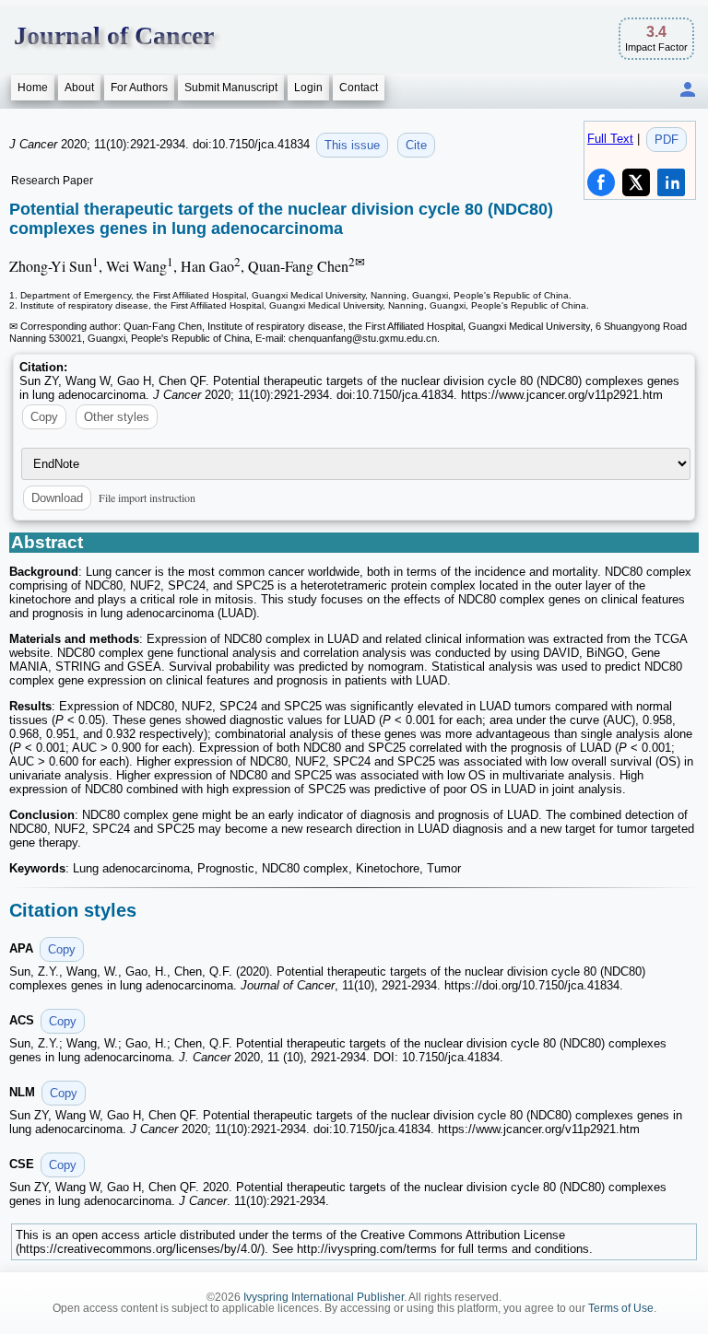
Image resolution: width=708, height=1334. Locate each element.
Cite (416, 145)
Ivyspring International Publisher (323, 1297)
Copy (44, 417)
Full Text (610, 139)
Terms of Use (621, 1308)
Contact (358, 87)
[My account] (687, 91)
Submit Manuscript (230, 87)
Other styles (116, 417)
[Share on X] (636, 182)
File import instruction (147, 497)
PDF (666, 139)
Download (57, 498)
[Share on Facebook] (601, 182)
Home (33, 87)
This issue (352, 145)
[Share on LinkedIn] (671, 182)
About (79, 87)
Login (308, 87)
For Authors (139, 87)
